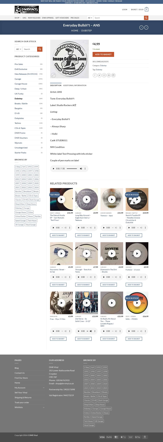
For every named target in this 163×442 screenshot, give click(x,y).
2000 (24, 175)
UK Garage (19, 225)
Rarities (38, 216)
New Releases (34, 18)
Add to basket (103, 54)
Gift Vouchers (62, 18)
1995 (17, 171)
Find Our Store (21, 378)
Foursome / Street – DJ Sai (57, 270)
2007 (17, 183)
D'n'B (17, 113)
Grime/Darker (20, 216)
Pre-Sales (19, 64)
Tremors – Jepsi (106, 215)
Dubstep (86, 30)
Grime (30, 212)
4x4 (23, 167)
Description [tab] (56, 85)
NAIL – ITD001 (132, 319)
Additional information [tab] (74, 85)
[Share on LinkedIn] (113, 75)
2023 (30, 187)
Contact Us (20, 373)
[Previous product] (146, 27)
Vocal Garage (31, 225)
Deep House (31, 204)
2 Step (17, 167)
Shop (17, 18)
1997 (30, 171)
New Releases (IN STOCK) (26, 74)
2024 (37, 187)
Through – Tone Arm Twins (83, 270)
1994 (36, 167)
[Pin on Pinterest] (109, 75)
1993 (30, 167)
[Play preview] (61, 199)
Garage (18, 79)
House (30, 216)
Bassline (18, 192)
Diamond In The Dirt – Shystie (108, 270)
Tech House (32, 221)
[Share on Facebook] (95, 75)
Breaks (36, 192)
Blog (17, 368)
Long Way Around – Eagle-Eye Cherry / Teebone (83, 217)
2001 (30, 175)
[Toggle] (43, 387)
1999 (17, 175)
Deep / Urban (20, 88)
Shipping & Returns (23, 397)
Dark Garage (34, 200)
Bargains (18, 108)
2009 (30, 183)
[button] (124, 9)
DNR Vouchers (21, 138)
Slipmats (18, 143)
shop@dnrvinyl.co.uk (65, 383)
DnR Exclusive (21, 69)
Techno (18, 123)
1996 (24, 171)
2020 (37, 183)
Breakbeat (27, 192)
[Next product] (141, 27)
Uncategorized (21, 147)
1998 (37, 171)
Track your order (22, 402)
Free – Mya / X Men (57, 319)
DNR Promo (20, 133)
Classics (18, 200)
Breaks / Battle (21, 103)
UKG (24, 18)
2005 (30, 179)
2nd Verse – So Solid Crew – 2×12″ (82, 320)
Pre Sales (75, 18)
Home (74, 30)
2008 (24, 183)
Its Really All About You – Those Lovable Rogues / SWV (108, 322)
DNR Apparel (48, 18)
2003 (17, 179)
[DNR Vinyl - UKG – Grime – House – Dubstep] (27, 9)
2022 (24, 187)
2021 (17, 187)
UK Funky (19, 93)
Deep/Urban (19, 204)
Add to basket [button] (58, 235)
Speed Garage (20, 221)
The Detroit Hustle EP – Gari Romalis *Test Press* (57, 217)
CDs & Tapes (20, 128)
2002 (37, 175)
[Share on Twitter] (99, 75)
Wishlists (19, 407)
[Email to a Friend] (104, 75)
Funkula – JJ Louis (133, 270)
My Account (20, 387)
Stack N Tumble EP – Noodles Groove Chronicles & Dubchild (133, 218)
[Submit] (146, 18)
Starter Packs (20, 152)
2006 (37, 179)
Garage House (21, 83)
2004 (24, 179)
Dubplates (19, 118)
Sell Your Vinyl (21, 392)
